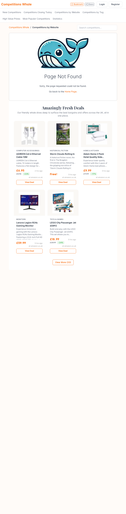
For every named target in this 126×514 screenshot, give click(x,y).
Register (115, 4)
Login (102, 4)
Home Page (71, 91)
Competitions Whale (16, 4)
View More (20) (63, 262)
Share (90, 4)
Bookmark (78, 4)
